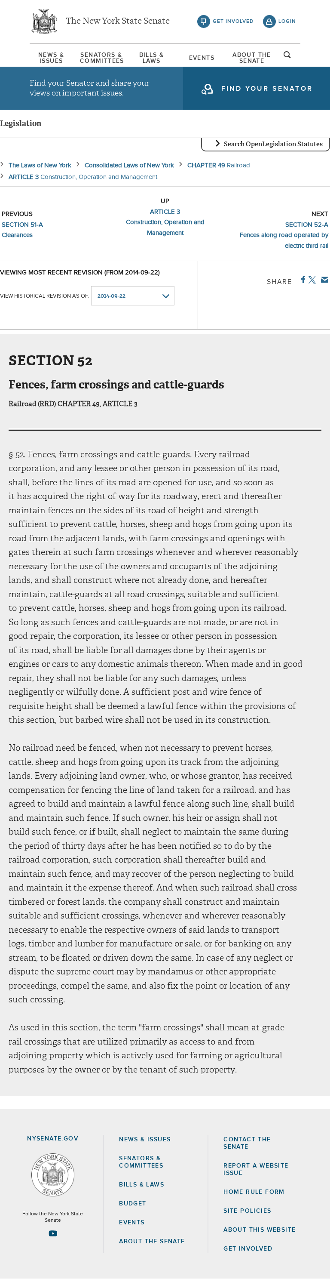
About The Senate (251, 58)
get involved (233, 21)
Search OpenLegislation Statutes (273, 144)
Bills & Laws (151, 58)
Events (201, 58)
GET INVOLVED (247, 1249)
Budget (132, 1204)
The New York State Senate (118, 21)
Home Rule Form (254, 1192)
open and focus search (287, 57)
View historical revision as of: (44, 296)
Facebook (301, 279)
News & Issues (51, 58)
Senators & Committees (101, 58)
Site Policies (247, 1211)
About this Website (259, 1230)
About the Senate (152, 1242)
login (287, 21)
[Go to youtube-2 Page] (52, 1233)
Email (323, 279)
